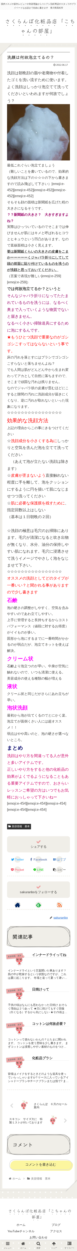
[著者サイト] (17, 905)
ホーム (20, 1224)
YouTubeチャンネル (20, 1231)
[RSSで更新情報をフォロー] (59, 905)
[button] (68, 707)
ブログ (56, 1224)
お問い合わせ (38, 1237)
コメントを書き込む (40, 1164)
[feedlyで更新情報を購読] (38, 905)
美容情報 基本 (21, 826)
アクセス (56, 1231)
